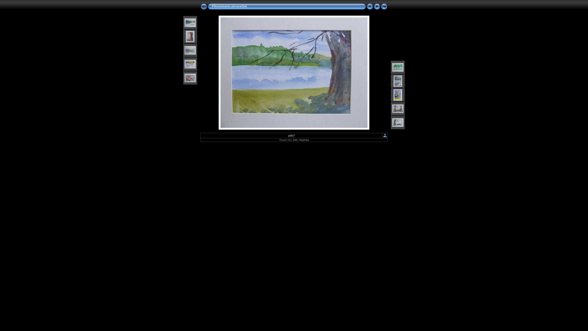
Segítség (304, 140)
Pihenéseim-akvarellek (229, 6)
